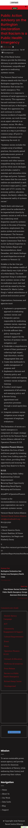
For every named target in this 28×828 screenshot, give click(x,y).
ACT (5, 624)
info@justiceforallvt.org (10, 519)
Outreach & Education (13, 659)
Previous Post (12, 572)
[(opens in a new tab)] (13, 699)
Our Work (6, 798)
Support (5, 810)
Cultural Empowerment (13, 636)
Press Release (9, 668)
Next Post (15, 590)
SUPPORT (15, 8)
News (6, 646)
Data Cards (6, 802)
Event (6, 641)
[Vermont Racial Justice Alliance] (14, 4)
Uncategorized (8, 53)
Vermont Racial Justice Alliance (13, 516)
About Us (5, 794)
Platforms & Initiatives (13, 664)
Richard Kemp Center (13, 681)
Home (4, 790)
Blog (4, 806)
